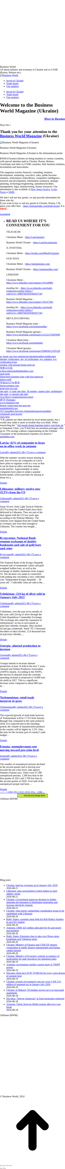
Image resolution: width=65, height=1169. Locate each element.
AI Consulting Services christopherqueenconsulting (25, 411)
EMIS (12, 192)
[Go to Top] (32, 1162)
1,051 (15, 792)
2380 (39, 792)
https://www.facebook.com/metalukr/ (24, 343)
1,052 (20, 792)
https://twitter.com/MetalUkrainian (42, 253)
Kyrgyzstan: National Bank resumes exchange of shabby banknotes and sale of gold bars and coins (20, 543)
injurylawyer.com (8, 388)
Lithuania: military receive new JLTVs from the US (20, 490)
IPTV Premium (7, 399)
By (11, 452)
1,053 (26, 792)
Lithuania (4, 498)
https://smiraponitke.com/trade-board (41, 206)
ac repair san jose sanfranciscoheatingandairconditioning (28, 356)
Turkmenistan (7, 707)
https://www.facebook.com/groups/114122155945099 (33, 334)
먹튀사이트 (6, 368)
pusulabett (5, 214)
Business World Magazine (21, 136)
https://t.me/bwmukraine (45, 242)
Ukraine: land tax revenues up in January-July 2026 (32, 885)
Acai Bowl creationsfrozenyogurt (16, 397)
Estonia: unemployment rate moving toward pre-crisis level (19, 748)
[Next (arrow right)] (4, 1168)
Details (3, 483)
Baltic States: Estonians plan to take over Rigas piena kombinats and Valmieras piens (32, 937)
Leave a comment (36, 452)
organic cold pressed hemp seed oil (17, 365)
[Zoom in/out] (10, 1165)
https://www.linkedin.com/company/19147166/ (29, 302)
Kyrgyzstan (6, 554)
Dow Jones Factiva (40, 189)
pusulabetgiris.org (9, 408)
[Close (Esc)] (1, 1165)
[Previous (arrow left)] (1, 1168)
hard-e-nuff (5, 379)
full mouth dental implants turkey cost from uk (40, 425)
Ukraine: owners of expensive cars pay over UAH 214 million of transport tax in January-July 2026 (33, 983)
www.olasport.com (9, 402)
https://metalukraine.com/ (37, 264)
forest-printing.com (9, 385)
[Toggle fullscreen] (7, 1165)
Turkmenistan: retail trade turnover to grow (17, 699)
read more (5, 374)
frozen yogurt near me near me (15, 405)
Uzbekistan (5, 603)
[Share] (4, 1165)
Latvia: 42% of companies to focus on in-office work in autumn (22, 444)
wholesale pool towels (11, 414)
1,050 (9, 792)
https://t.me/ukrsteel (34, 237)
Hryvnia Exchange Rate (33, 795)
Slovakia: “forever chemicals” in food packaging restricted (35, 998)
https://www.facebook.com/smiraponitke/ (26, 326)
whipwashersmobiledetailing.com (16, 371)
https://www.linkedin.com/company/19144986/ (29, 282)
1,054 (32, 792)
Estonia (3, 756)
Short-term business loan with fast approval (21, 376)
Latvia (3, 452)
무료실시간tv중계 (10, 382)
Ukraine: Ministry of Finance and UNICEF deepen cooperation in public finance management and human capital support (33, 947)
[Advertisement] (32, 32)
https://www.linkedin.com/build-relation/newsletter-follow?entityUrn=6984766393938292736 (29, 291)
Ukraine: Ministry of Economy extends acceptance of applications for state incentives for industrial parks (32, 957)
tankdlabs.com (7, 436)
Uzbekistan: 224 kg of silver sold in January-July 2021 (22, 595)
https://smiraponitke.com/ (45, 269)
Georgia (4, 655)
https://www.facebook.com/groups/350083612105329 (33, 351)
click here (5, 416)
